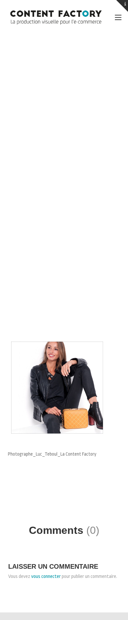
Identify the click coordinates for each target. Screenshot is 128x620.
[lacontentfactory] (56, 17)
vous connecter (46, 576)
